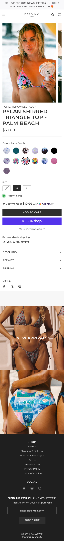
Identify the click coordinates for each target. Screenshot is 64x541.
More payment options (32, 229)
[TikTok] (39, 488)
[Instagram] (32, 488)
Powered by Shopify (32, 537)
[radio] (6, 151)
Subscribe (32, 520)
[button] (32, 203)
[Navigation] (3, 14)
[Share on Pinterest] (19, 287)
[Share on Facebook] (4, 287)
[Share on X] (12, 287)
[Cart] (60, 14)
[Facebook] (24, 488)
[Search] (52, 14)
